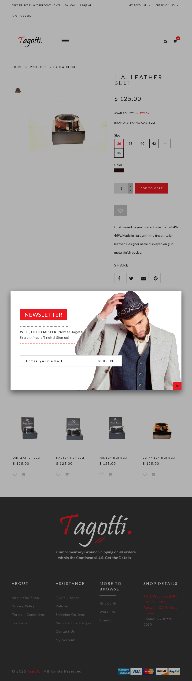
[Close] (177, 386)
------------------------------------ (52, 334)
